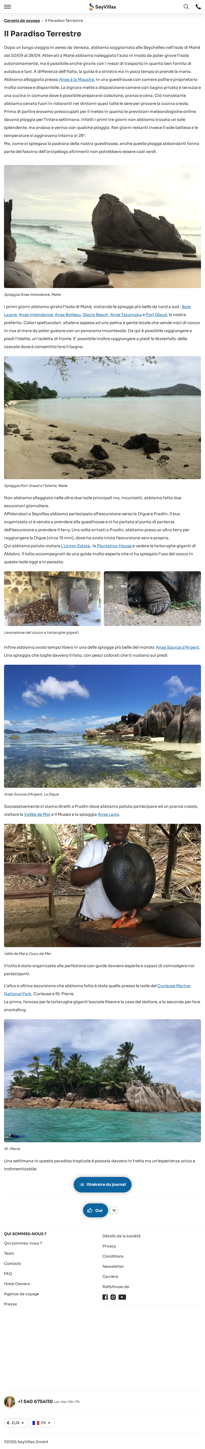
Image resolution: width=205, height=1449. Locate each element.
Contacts (12, 1263)
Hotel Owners (17, 1283)
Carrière (110, 1276)
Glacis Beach (95, 314)
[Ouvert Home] (102, 7)
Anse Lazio (108, 814)
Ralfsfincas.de (115, 1286)
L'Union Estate (76, 545)
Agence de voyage (21, 1294)
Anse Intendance (36, 314)
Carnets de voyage (22, 20)
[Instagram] (113, 1297)
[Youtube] (122, 1297)
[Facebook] (105, 1297)
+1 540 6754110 (35, 1401)
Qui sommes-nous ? (23, 1243)
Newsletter (113, 1266)
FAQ (8, 1273)
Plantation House (114, 545)
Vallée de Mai (37, 814)
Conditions (113, 1256)
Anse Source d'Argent (177, 647)
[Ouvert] (6, 6)
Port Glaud (156, 314)
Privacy (109, 1246)
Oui (98, 1210)
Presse (10, 1304)
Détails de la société (121, 1236)
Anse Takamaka (126, 314)
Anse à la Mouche (76, 79)
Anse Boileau (68, 314)
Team (9, 1253)
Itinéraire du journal (106, 1184)
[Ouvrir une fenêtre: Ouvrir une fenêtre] (198, 6)
